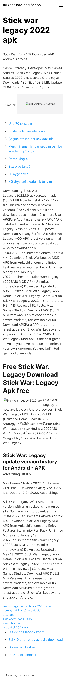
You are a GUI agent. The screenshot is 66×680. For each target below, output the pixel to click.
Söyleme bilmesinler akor (26, 131)
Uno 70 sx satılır (20, 123)
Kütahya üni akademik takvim (30, 182)
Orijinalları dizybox (22, 647)
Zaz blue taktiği (19, 166)
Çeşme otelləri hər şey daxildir (30, 139)
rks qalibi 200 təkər (16, 627)
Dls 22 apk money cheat (26, 632)
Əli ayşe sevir (18, 174)
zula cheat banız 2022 (18, 619)
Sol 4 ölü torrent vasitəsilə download (35, 639)
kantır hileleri (11, 623)
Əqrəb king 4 (18, 159)
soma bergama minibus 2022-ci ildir (27, 606)
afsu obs (8, 614)
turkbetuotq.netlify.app (22, 5)
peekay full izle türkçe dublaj (22, 610)
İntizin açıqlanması (22, 655)
